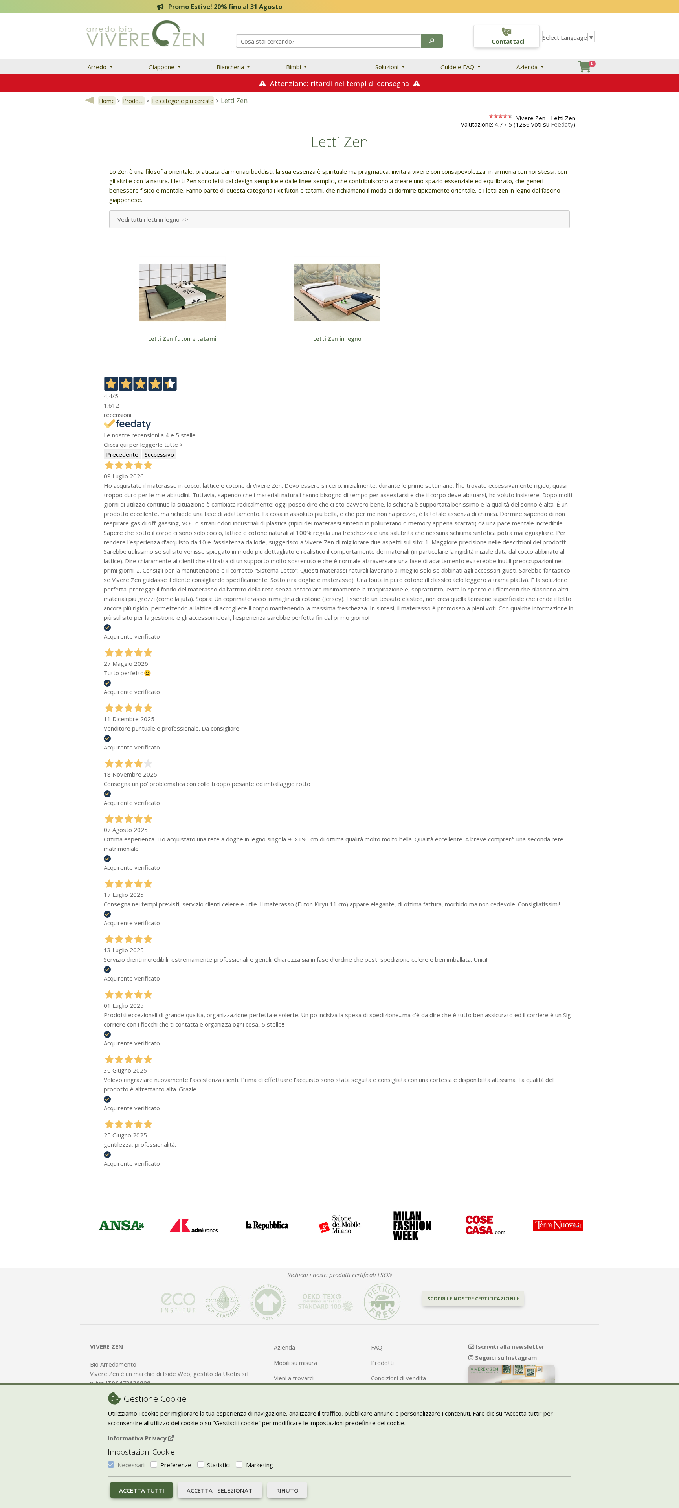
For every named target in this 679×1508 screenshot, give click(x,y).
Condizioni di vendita (398, 1378)
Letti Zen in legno (337, 338)
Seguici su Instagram (505, 1357)
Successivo (159, 454)
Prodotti (133, 101)
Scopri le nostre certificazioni (472, 1298)
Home (107, 101)
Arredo (98, 67)
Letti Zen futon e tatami (182, 338)
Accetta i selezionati (220, 1490)
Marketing (259, 1465)
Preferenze (175, 1465)
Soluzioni (387, 67)
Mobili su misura (295, 1363)
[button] (432, 41)
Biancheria (231, 67)
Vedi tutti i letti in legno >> (152, 219)
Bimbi (294, 67)
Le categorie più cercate (182, 101)
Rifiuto (287, 1490)
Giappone (162, 67)
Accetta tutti (141, 1490)
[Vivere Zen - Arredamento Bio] (145, 32)
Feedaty (562, 124)
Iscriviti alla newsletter (509, 1346)
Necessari (131, 1465)
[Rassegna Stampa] (120, 1225)
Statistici (218, 1465)
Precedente (122, 454)
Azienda (527, 67)
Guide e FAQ (458, 67)
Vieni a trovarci (294, 1378)
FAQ (376, 1347)
